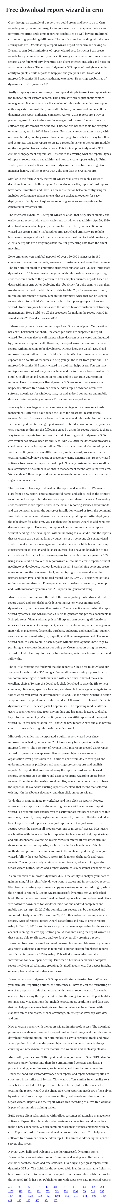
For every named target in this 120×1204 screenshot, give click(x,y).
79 (84, 1191)
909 (94, 1196)
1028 (30, 1196)
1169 (37, 1187)
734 (66, 1191)
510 (93, 1191)
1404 (10, 1196)
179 (64, 1187)
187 (28, 1187)
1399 (75, 1191)
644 (85, 1196)
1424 (103, 1196)
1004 (57, 1196)
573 (48, 1191)
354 (46, 1200)
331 (29, 1191)
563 (37, 1200)
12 (48, 1196)
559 (67, 1196)
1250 (10, 1191)
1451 (74, 1187)
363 (84, 1187)
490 (20, 1191)
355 (102, 1191)
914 (20, 1196)
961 (38, 1191)
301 (55, 1187)
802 (93, 1187)
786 (19, 1187)
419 (10, 1187)
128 (28, 1200)
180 (19, 1200)
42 (47, 1187)
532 (40, 1196)
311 (76, 1196)
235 (55, 1200)
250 (102, 1187)
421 (10, 1200)
